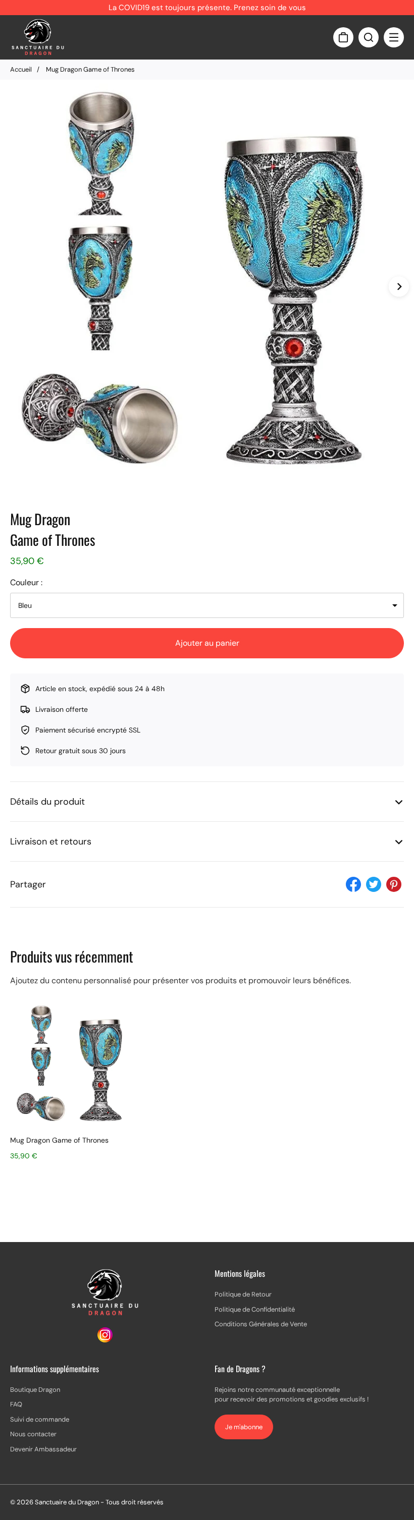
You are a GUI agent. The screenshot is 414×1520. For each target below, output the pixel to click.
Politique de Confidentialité (255, 1309)
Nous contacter (33, 1434)
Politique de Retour (243, 1294)
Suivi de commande (39, 1419)
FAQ (16, 1404)
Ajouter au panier (207, 643)
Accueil (21, 69)
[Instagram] (105, 1339)
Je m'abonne (244, 1427)
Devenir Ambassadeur (43, 1449)
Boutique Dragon (35, 1389)
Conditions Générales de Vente (261, 1324)
